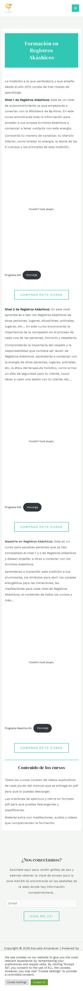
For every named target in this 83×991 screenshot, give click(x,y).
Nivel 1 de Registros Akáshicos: (27, 100)
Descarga (31, 274)
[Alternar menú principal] (75, 8)
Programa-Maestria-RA (18, 728)
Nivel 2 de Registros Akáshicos (27, 309)
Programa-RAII (13, 507)
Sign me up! (41, 916)
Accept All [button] (39, 982)
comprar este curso (41, 295)
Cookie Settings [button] (16, 982)
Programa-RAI (13, 274)
